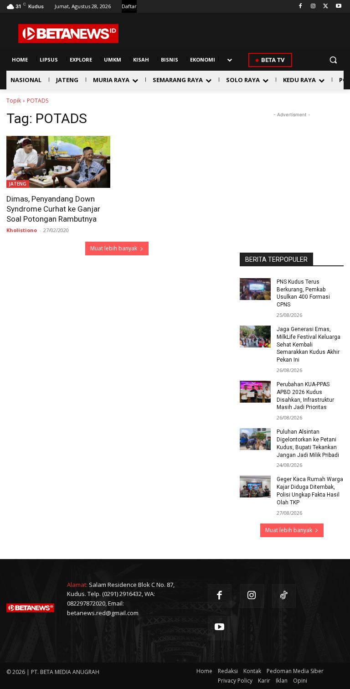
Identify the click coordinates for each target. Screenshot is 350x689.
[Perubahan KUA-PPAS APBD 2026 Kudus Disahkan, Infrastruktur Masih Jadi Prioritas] (255, 392)
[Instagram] (313, 6)
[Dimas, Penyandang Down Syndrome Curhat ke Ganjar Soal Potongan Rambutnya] (58, 162)
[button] (333, 60)
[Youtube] (338, 6)
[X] (325, 6)
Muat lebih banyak (113, 248)
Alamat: (77, 584)
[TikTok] (284, 596)
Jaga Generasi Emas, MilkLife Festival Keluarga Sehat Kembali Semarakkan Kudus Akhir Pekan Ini (308, 344)
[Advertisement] (291, 165)
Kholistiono (21, 230)
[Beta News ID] (68, 33)
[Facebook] (300, 6)
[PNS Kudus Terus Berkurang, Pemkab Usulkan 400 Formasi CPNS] (255, 289)
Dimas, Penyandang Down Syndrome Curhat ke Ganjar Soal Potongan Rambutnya (53, 208)
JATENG (17, 184)
